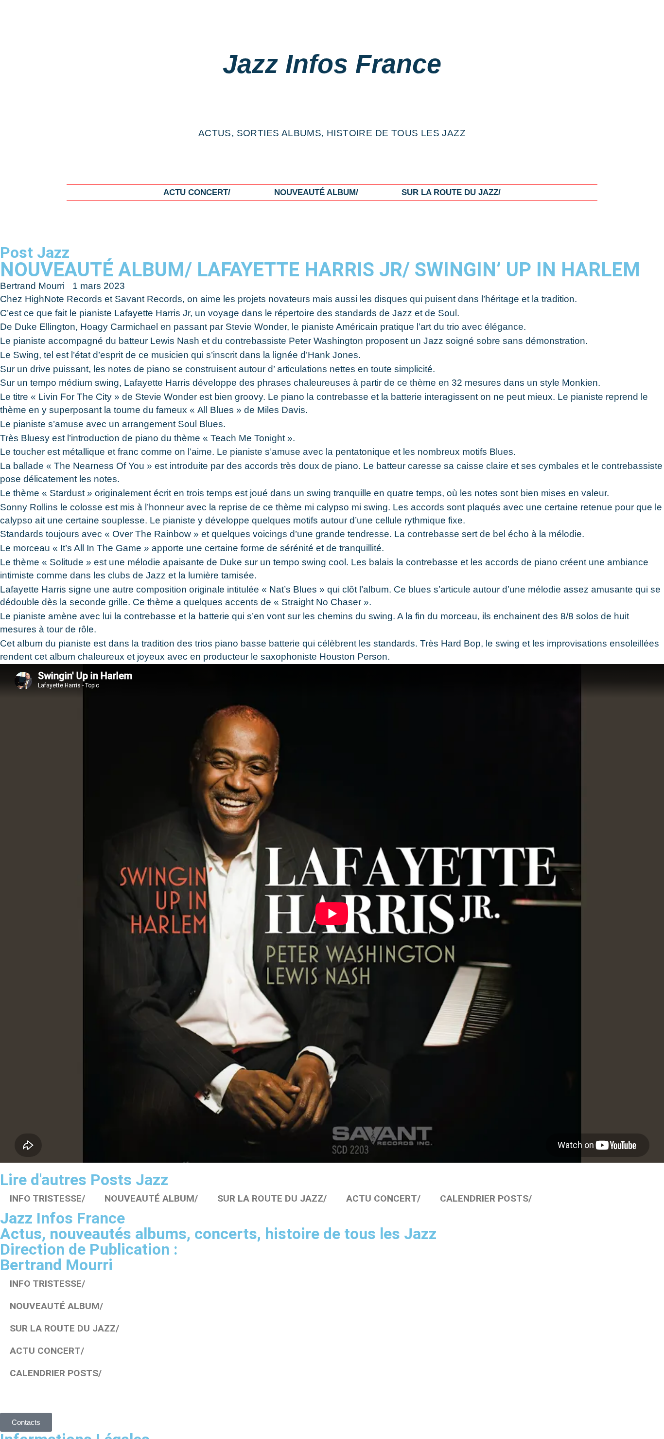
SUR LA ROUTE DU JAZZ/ (451, 192)
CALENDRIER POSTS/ (486, 1198)
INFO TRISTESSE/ (47, 1198)
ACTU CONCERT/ (196, 192)
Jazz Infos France (332, 63)
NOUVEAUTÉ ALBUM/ (316, 192)
